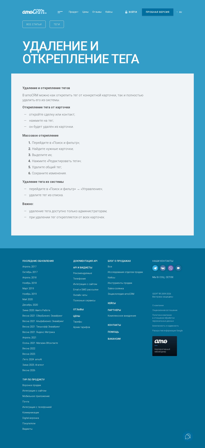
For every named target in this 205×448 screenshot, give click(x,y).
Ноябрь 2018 (29, 283)
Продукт (73, 11)
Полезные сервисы (84, 300)
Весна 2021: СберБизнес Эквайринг (42, 315)
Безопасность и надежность (165, 326)
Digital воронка (30, 418)
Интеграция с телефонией (37, 407)
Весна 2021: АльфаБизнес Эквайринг (43, 321)
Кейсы (109, 11)
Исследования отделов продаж (125, 272)
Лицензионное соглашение (164, 310)
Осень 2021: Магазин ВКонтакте (40, 343)
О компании (158, 305)
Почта (25, 401)
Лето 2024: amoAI (32, 359)
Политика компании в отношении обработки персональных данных (163, 318)
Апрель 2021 (29, 337)
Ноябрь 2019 (29, 293)
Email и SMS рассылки (85, 289)
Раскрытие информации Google (167, 330)
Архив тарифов (81, 327)
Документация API (85, 261)
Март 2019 (28, 288)
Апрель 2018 (29, 277)
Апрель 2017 (29, 266)
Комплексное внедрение (122, 315)
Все (110, 266)
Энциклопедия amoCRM (121, 293)
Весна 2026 (28, 370)
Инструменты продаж (120, 283)
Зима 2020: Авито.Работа (36, 310)
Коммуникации (30, 412)
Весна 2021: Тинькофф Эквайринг (41, 326)
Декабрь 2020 (30, 304)
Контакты (114, 325)
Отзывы (97, 11)
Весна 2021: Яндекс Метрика (38, 332)
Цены (85, 11)
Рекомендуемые (82, 273)
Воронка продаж (31, 385)
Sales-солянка (116, 288)
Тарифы (77, 321)
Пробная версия (157, 12)
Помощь (113, 332)
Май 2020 (27, 299)
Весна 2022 (28, 348)
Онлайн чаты (80, 295)
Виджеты (27, 428)
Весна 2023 (28, 353)
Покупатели (28, 423)
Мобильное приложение (36, 396)
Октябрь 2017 (29, 272)
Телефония (79, 278)
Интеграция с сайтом (34, 390)
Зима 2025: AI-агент (33, 364)
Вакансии (114, 338)
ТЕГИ (57, 24)
